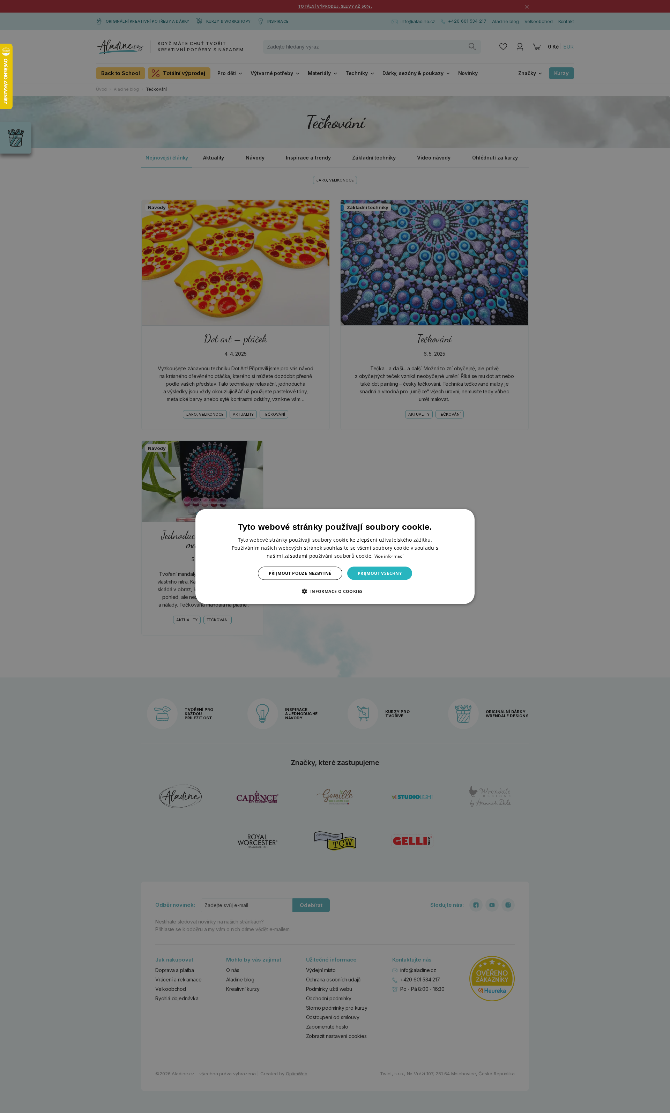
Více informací (388, 556)
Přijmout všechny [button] (380, 573)
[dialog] (335, 556)
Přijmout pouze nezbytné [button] (300, 573)
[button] (335, 591)
